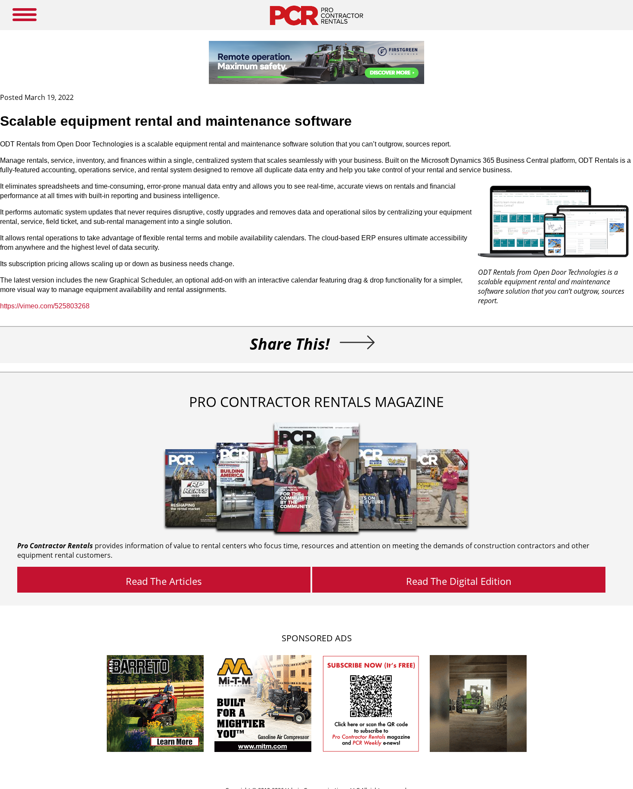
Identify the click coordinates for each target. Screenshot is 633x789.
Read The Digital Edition (459, 581)
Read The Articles (164, 581)
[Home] (316, 27)
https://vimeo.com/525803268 (45, 306)
